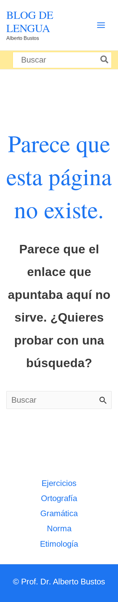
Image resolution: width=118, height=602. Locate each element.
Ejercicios (59, 483)
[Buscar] (104, 60)
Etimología (59, 544)
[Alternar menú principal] (101, 25)
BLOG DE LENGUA (29, 21)
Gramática (59, 513)
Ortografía (59, 498)
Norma (59, 528)
